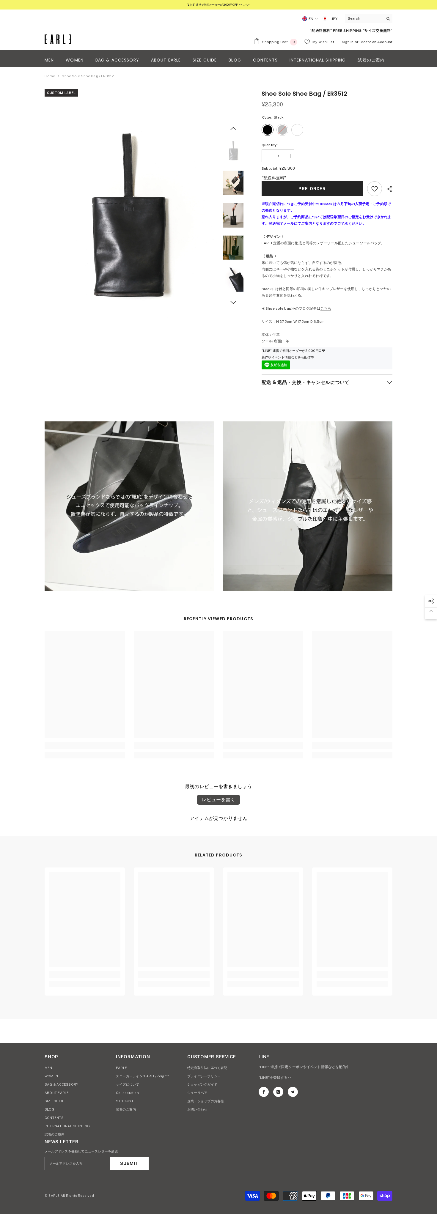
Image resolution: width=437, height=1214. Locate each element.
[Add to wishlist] (374, 188)
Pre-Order (312, 188)
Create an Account (375, 42)
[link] (129, 506)
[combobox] (364, 18)
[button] (233, 128)
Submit (129, 1163)
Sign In (348, 42)
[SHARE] (387, 189)
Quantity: (270, 145)
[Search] (368, 18)
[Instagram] (278, 1092)
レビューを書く (218, 799)
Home (50, 76)
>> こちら (244, 4)
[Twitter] (293, 1092)
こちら (325, 308)
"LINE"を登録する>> (275, 1078)
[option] (129, 216)
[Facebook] (264, 1092)
